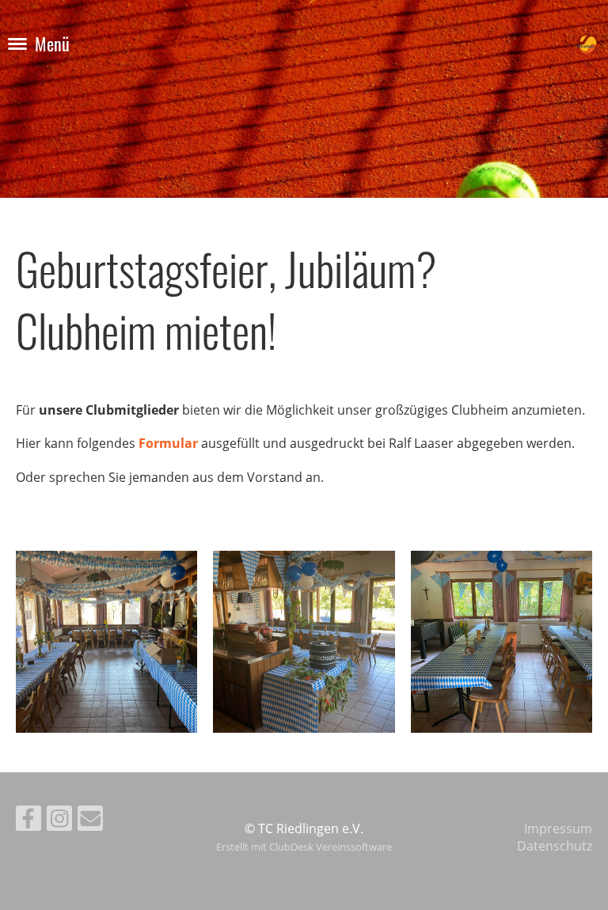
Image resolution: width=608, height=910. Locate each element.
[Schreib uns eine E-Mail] (90, 821)
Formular (168, 443)
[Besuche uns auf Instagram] (59, 821)
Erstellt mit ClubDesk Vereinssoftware (304, 847)
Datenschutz (554, 846)
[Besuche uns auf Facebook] (28, 821)
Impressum (558, 828)
